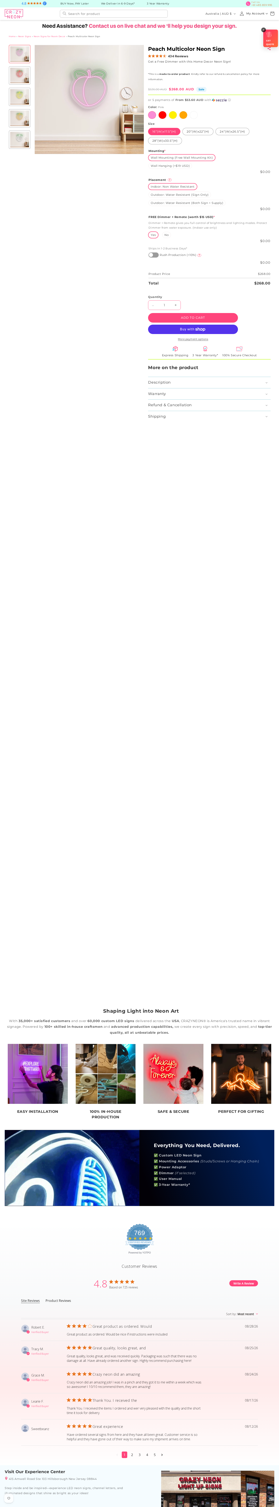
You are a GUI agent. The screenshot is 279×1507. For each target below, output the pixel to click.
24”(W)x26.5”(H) (232, 131)
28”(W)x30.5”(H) (165, 140)
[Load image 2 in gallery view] (19, 75)
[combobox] (113, 13)
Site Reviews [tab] (30, 1300)
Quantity (155, 296)
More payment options (193, 338)
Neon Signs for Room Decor (49, 36)
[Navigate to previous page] (117, 1454)
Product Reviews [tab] (58, 1300)
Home (12, 36)
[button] (272, 13)
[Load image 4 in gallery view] (19, 118)
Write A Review (243, 1283)
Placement (159, 179)
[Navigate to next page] (162, 1454)
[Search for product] (64, 13)
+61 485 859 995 (263, 3)
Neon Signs (24, 36)
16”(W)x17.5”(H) (164, 131)
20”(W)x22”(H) (197, 131)
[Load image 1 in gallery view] (19, 53)
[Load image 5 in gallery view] (19, 139)
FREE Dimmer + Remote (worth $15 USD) (181, 216)
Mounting (156, 150)
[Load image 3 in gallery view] (19, 96)
